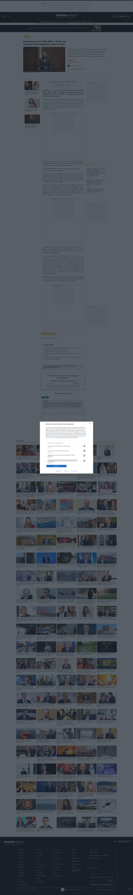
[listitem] (66, 443)
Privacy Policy (74, 470)
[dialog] (66, 448)
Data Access (66, 470)
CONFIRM (56, 466)
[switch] (83, 446)
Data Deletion (59, 470)
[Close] (90, 424)
